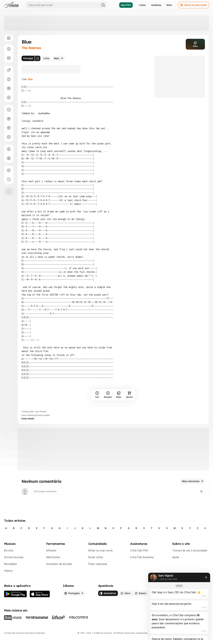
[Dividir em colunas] (9, 58)
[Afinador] (9, 149)
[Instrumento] (9, 70)
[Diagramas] (9, 119)
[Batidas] (9, 137)
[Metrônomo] (9, 158)
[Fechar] (206, 577)
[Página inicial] (11, 5)
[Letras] (58, 617)
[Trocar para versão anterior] (9, 179)
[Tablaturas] (9, 110)
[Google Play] (15, 594)
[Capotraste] (9, 88)
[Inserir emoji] (201, 491)
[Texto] (9, 128)
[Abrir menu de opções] (8, 38)
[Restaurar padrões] (8, 192)
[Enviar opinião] (9, 170)
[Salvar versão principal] (37, 58)
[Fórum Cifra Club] (13, 618)
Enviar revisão (28, 419)
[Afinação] (9, 97)
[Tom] (9, 79)
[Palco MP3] (78, 617)
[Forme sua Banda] (37, 617)
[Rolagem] (9, 49)
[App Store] (40, 594)
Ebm (30, 79)
